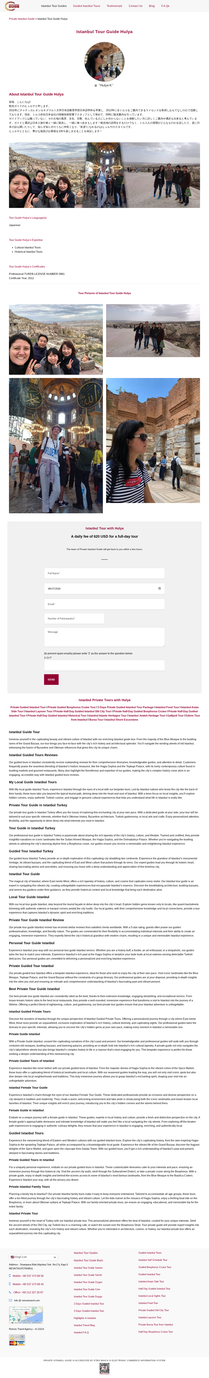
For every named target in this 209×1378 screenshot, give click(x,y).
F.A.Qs (165, 6)
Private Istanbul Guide (22, 18)
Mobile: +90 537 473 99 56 (28, 1276)
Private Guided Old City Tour (153, 1310)
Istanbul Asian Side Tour (151, 1281)
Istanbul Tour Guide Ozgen (88, 1282)
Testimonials (114, 6)
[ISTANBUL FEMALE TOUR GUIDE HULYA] (56, 339)
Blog (152, 6)
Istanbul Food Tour (148, 1303)
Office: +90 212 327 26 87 (28, 1292)
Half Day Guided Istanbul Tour (154, 1288)
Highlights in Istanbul (85, 1318)
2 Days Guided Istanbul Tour (89, 1303)
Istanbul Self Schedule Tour (152, 1260)
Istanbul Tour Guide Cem (87, 1289)
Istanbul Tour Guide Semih (88, 1275)
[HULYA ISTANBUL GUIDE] (56, 445)
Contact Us (136, 6)
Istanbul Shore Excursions (121, 719)
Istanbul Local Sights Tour (152, 1295)
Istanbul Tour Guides (54, 6)
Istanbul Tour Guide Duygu (88, 1296)
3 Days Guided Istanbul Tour (89, 1310)
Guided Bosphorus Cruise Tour (154, 1267)
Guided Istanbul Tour (149, 1274)
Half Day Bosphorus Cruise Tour (155, 1331)
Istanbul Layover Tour (149, 1317)
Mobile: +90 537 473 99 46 (28, 1284)
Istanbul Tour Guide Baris (88, 1260)
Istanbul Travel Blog (84, 1325)
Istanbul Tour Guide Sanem (88, 1267)
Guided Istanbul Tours (86, 6)
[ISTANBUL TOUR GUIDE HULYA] (153, 330)
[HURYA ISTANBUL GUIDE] (153, 440)
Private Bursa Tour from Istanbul (155, 1324)
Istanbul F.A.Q (81, 1332)
